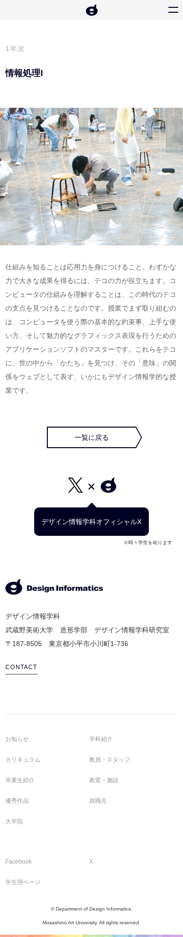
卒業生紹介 (20, 780)
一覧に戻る (92, 437)
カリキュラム (23, 759)
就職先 (98, 800)
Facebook (18, 861)
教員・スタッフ (109, 759)
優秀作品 (17, 800)
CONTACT (21, 667)
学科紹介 (101, 739)
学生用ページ (23, 882)
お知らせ (17, 739)
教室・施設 (104, 780)
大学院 (14, 821)
